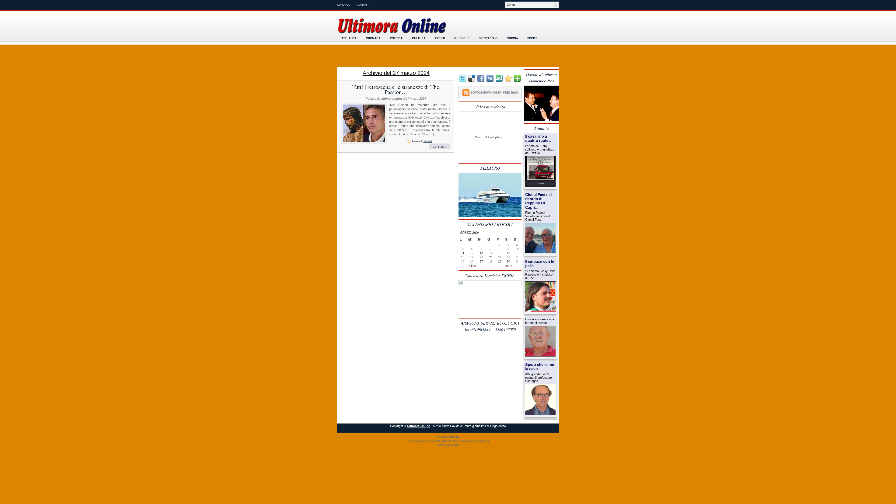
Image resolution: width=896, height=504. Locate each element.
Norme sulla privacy (448, 444)
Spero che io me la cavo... (539, 367)
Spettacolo (488, 38)
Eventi (440, 38)
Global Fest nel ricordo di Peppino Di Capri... (538, 201)
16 (508, 253)
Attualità (349, 38)
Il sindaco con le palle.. (539, 263)
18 (462, 257)
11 (462, 253)
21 (491, 257)
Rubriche (461, 38)
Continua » (440, 146)
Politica (396, 38)
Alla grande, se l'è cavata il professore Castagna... (538, 378)
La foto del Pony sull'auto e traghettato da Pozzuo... (539, 149)
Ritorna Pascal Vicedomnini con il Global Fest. (537, 216)
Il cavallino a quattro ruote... (538, 138)
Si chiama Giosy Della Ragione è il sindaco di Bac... (540, 275)
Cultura (419, 38)
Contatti (363, 4)
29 (499, 261)
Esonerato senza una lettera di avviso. (539, 321)
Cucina (512, 38)
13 (481, 253)
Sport (532, 38)
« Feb (472, 265)
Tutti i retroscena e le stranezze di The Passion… (395, 89)
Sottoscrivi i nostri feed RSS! (494, 92)
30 (508, 261)
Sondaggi (344, 4)
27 (481, 261)
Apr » (508, 265)
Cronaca (373, 38)
